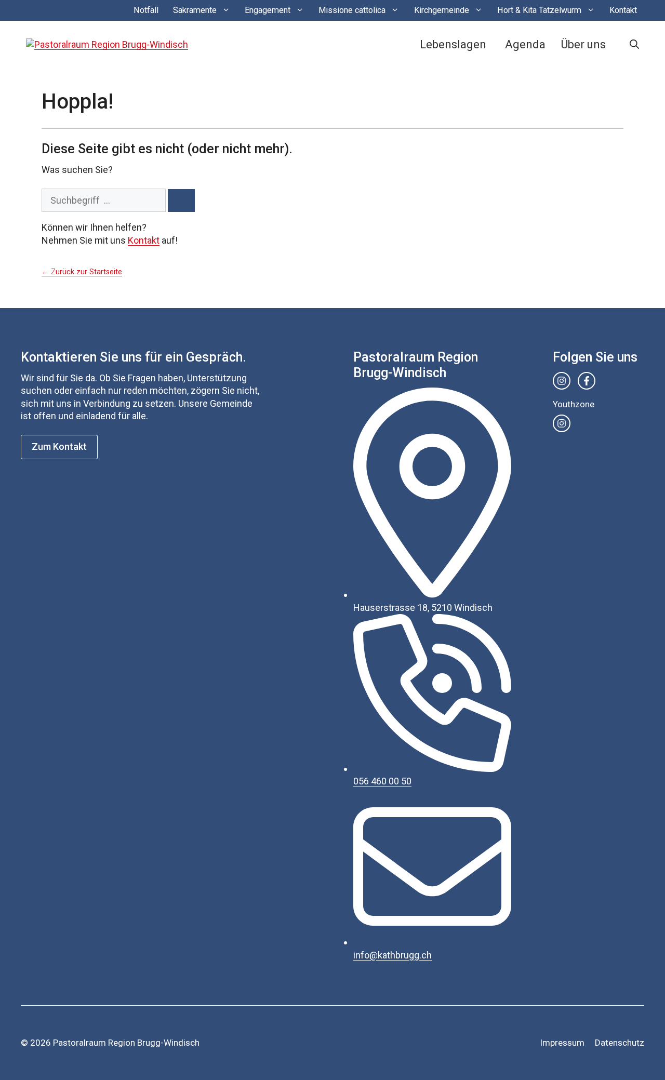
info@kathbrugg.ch (392, 955)
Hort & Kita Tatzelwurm (539, 10)
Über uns (583, 44)
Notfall (146, 10)
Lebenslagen (453, 44)
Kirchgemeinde (441, 10)
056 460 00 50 (382, 781)
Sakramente (195, 10)
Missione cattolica (351, 10)
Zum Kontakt (59, 446)
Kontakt (623, 10)
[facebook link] (586, 381)
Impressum (562, 1042)
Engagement (267, 10)
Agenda (525, 44)
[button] (634, 44)
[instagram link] (561, 381)
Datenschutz (619, 1042)
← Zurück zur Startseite (82, 272)
